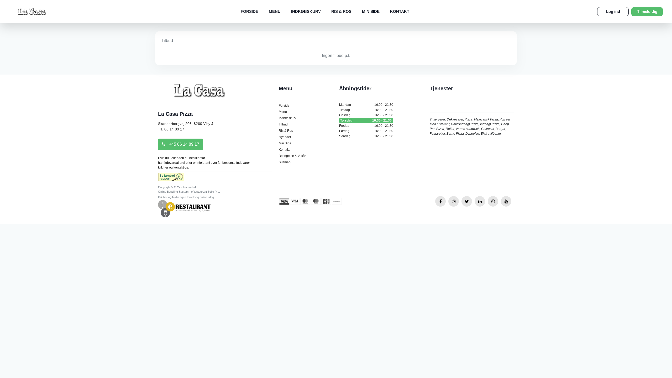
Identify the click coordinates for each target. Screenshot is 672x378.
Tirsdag (366, 110)
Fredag (366, 126)
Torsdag (366, 120)
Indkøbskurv (306, 11)
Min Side (371, 11)
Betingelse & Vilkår (292, 156)
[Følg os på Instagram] (453, 201)
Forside (249, 11)
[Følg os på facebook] (440, 201)
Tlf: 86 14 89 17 (171, 129)
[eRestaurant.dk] (184, 208)
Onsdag (366, 115)
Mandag (366, 105)
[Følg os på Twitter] (466, 201)
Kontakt (399, 11)
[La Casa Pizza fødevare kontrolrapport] (171, 178)
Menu (275, 11)
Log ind (613, 11)
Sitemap (285, 162)
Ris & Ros (341, 11)
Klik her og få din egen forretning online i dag (186, 197)
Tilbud (283, 124)
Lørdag (366, 131)
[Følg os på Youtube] (506, 201)
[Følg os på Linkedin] (480, 201)
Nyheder (285, 137)
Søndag (366, 136)
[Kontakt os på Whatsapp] (493, 201)
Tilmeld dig (647, 11)
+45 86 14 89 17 (183, 144)
